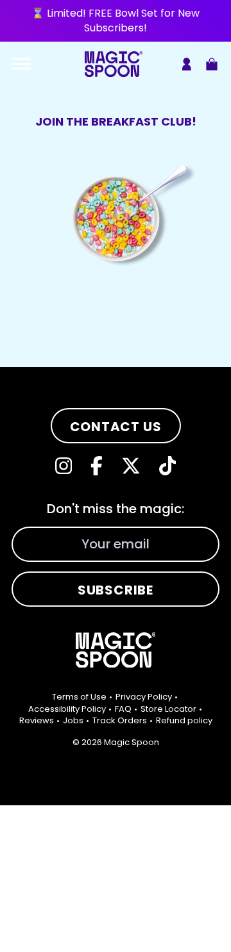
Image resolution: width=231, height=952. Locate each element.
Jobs (73, 720)
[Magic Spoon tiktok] (167, 465)
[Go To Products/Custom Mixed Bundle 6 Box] (115, 21)
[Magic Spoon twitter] (131, 465)
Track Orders (119, 720)
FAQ (123, 709)
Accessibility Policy (67, 709)
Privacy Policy (144, 697)
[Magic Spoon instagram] (63, 465)
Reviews (36, 720)
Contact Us (116, 427)
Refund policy (184, 720)
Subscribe (115, 590)
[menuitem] (83, 697)
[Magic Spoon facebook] (96, 465)
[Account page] (186, 64)
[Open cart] (211, 64)
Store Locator (168, 709)
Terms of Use (79, 697)
